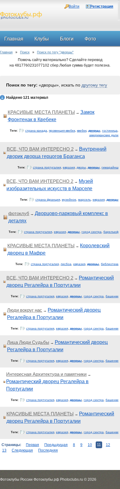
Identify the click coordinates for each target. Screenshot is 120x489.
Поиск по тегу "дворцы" (55, 52)
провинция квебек (62, 130)
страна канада (36, 130)
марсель (84, 199)
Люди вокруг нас (24, 310)
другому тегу (94, 85)
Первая (32, 445)
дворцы (94, 130)
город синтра (92, 231)
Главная (6, 52)
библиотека (109, 264)
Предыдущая (56, 445)
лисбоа (66, 264)
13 (4, 450)
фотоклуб (18, 213)
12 (108, 445)
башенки (112, 296)
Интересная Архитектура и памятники (46, 374)
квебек (81, 130)
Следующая (22, 450)
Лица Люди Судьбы (28, 342)
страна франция (47, 199)
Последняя (48, 450)
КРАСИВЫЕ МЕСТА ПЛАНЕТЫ (41, 112)
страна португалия (47, 167)
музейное (69, 199)
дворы (81, 167)
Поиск (25, 52)
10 (90, 445)
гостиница (110, 130)
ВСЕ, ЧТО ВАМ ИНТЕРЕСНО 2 (40, 149)
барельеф (110, 231)
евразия (69, 167)
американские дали (103, 135)
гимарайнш (110, 167)
